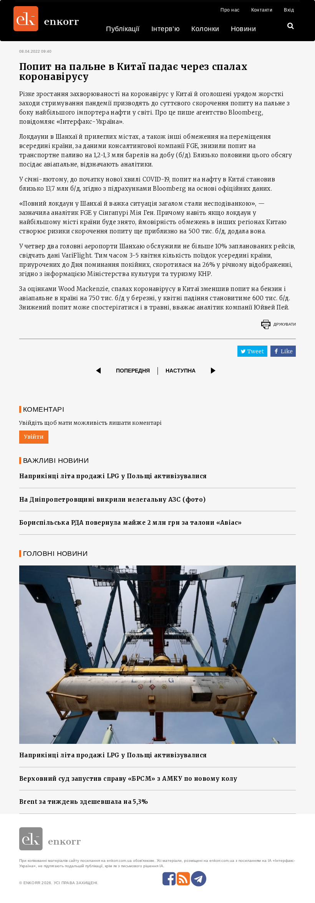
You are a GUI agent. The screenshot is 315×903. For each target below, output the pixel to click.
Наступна (181, 371)
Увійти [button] (33, 436)
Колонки (205, 29)
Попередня (133, 371)
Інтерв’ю (165, 29)
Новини (243, 29)
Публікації (123, 29)
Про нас (229, 10)
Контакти (262, 10)
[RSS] (183, 879)
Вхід (289, 10)
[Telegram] (198, 879)
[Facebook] (169, 879)
